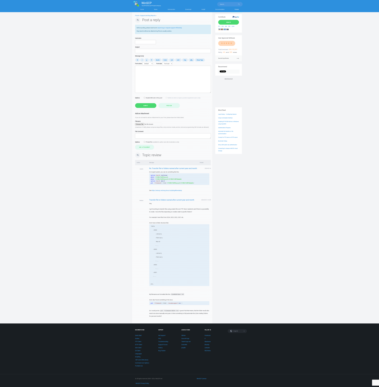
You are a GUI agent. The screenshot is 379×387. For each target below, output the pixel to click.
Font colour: (138, 63)
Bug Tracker (162, 351)
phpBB (183, 348)
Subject (137, 47)
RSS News (208, 351)
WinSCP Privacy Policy (142, 383)
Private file (162, 142)
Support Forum (162, 344)
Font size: (159, 63)
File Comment (139, 131)
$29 (223, 26)
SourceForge (185, 338)
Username (138, 38)
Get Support (161, 335)
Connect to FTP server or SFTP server (228, 137)
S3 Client (137, 351)
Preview (169, 105)
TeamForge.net (185, 341)
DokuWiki (184, 344)
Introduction (171, 9)
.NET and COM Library (141, 360)
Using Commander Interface (225, 118)
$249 (233, 26)
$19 (219, 26)
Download (188, 9)
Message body (139, 56)
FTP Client (138, 341)
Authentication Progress (224, 127)
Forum (237, 9)
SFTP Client (138, 344)
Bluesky (207, 344)
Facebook (208, 335)
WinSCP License (201, 378)
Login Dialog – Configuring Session (227, 114)
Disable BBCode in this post (154, 98)
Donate (228, 22)
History (160, 348)
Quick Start (138, 335)
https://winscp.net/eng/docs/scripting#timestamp (167, 190)
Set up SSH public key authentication (227, 144)
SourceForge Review (223, 58)
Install (203, 9)
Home (142, 9)
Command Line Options (142, 363)
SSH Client (138, 348)
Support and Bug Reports (147, 15)
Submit (145, 105)
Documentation (220, 9)
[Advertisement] (228, 92)
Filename (138, 121)
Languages (138, 354)
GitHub (183, 335)
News (155, 9)
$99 (229, 26)
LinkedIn (207, 348)
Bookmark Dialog (222, 141)
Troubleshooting (163, 341)
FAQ (159, 338)
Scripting (137, 357)
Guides (137, 338)
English (235, 331)
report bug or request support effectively (170, 28)
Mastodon (208, 341)
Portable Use (139, 366)
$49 (226, 26)
